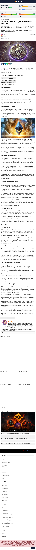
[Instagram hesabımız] (9, 548)
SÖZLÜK (2, 15)
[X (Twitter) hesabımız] (6, 548)
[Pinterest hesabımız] (19, 548)
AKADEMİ (2, 13)
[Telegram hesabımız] (25, 548)
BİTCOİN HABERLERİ (4, 9)
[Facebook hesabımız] (3, 548)
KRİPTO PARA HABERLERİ (5, 7)
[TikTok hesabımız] (16, 548)
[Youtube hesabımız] (13, 548)
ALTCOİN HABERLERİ (4, 11)
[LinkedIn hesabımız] (22, 548)
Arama (26, 4)
